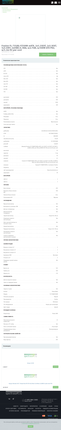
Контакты (38, 408)
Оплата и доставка (11, 408)
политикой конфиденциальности (31, 423)
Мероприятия (34, 406)
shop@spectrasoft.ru (48, 402)
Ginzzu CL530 (30, 363)
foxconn (11, 51)
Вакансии (30, 408)
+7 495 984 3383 (31, 399)
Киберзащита (24, 406)
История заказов (14, 411)
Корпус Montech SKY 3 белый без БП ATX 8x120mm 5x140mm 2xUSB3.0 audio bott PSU (30, 383)
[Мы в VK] (10, 399)
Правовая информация (38, 411)
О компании (43, 406)
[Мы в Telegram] (14, 399)
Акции (50, 406)
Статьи (56, 406)
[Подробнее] (55, 367)
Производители (25, 411)
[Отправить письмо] (55, 2)
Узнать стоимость (47, 54)
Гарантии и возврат (52, 411)
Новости (15, 406)
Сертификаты (22, 408)
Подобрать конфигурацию (50, 408)
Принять (30, 426)
